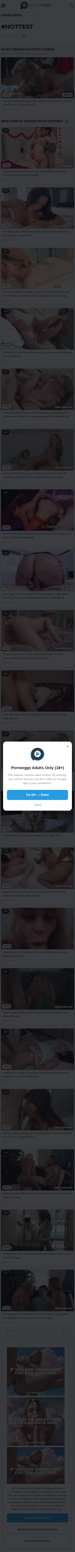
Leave (37, 804)
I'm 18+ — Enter (37, 794)
